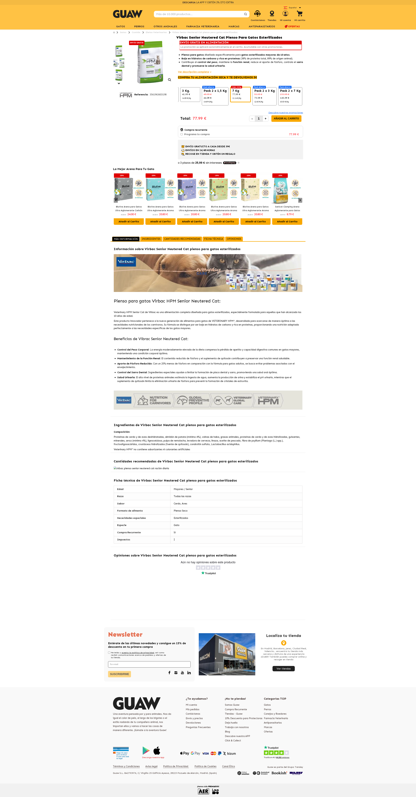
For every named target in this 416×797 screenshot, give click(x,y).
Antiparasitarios (273, 722)
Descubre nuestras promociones (285, 112)
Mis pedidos (192, 709)
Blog (227, 731)
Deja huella (231, 722)
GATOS (120, 26)
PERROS (139, 26)
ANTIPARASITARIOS (262, 26)
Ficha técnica (213, 238)
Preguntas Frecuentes (198, 727)
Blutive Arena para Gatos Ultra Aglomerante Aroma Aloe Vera (224, 208)
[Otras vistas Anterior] (114, 43)
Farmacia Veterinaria (276, 718)
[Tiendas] (272, 16)
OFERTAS (294, 26)
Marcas (234, 26)
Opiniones (234, 238)
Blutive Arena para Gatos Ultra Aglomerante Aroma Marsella (255, 208)
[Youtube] (182, 672)
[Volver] (114, 32)
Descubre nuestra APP (237, 736)
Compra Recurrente (236, 709)
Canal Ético (228, 766)
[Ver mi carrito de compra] (300, 14)
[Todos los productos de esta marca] (126, 94)
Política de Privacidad (176, 766)
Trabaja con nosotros (237, 727)
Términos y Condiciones (126, 766)
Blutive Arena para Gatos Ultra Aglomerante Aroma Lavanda (192, 208)
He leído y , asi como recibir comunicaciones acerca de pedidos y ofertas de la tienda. (138, 655)
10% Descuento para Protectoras (243, 718)
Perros (267, 709)
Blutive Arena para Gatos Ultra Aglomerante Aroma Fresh (160, 208)
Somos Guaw (232, 704)
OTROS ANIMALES (165, 26)
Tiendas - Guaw (233, 713)
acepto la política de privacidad (138, 653)
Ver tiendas (284, 668)
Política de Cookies (205, 766)
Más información (126, 239)
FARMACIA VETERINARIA (202, 26)
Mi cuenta (191, 704)
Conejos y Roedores (275, 713)
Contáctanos (193, 713)
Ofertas (268, 731)
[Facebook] (169, 672)
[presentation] (116, 200)
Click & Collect (233, 740)
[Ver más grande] (169, 81)
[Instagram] (176, 672)
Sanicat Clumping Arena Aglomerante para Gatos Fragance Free (287, 208)
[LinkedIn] (189, 672)
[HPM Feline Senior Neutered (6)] (119, 51)
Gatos (267, 704)
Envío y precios (194, 718)
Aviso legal (151, 766)
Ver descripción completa (193, 71)
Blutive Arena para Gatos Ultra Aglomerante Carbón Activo (128, 208)
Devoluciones (193, 722)
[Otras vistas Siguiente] (119, 83)
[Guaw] (128, 14)
